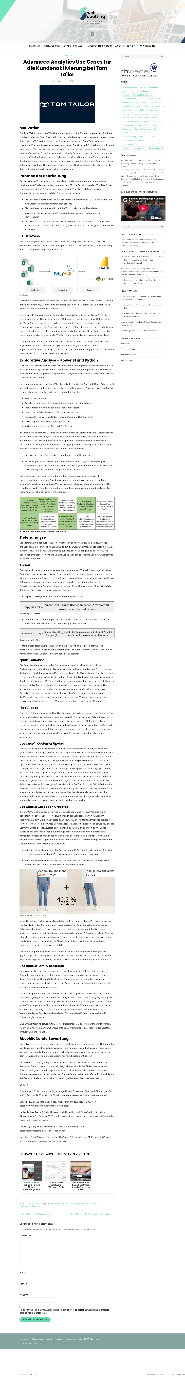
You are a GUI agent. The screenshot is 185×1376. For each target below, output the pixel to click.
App (134, 91)
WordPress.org (127, 360)
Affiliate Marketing (129, 87)
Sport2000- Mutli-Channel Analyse (37, 1214)
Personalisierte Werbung (141, 133)
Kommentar (26, 1235)
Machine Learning (141, 114)
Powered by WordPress (155, 1374)
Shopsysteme (127, 140)
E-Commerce (67, 55)
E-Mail (23, 1284)
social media (141, 140)
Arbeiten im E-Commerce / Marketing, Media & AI (111, 46)
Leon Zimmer (126, 239)
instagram (126, 114)
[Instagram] (92, 34)
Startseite (34, 46)
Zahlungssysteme (156, 148)
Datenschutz (127, 102)
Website (24, 1295)
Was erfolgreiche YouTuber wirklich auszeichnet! (140, 330)
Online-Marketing (143, 125)
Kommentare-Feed (128, 355)
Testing (161, 144)
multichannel (127, 125)
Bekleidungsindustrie (147, 91)
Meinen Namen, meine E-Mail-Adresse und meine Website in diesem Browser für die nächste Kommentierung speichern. (64, 1311)
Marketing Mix (128, 118)
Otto (156, 129)
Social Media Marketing (131, 144)
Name (23, 1272)
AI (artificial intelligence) (150, 87)
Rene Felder (126, 251)
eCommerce (148, 106)
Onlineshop (127, 129)
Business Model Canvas (142, 95)
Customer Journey (154, 99)
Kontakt (49, 1339)
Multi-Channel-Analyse (131, 121)
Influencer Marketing (148, 110)
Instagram (59, 1339)
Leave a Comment (32, 1206)
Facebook (160, 106)
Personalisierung (129, 136)
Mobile (139, 118)
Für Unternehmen (147, 46)
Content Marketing (129, 99)
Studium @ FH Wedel (74, 46)
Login (98, 1339)
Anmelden (125, 344)
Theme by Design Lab (176, 1374)
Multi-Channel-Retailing (153, 121)
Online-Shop (158, 125)
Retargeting (144, 136)
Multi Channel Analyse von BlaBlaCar (149, 251)
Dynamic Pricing (142, 102)
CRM (51, 1203)
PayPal (125, 133)
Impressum (25, 1339)
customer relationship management (70, 1203)
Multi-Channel (151, 118)
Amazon (125, 91)
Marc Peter (78, 81)
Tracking (125, 148)
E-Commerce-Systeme (131, 106)
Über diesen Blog (74, 1339)
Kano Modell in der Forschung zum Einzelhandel (91, 1214)
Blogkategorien (51, 46)
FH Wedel (89, 1339)
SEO (153, 136)
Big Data (125, 95)
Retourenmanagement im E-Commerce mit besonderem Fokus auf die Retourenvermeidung (139, 242)
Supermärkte (149, 144)
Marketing (155, 114)
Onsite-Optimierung (143, 129)
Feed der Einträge (128, 349)
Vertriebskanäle (139, 148)
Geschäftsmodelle (129, 110)
